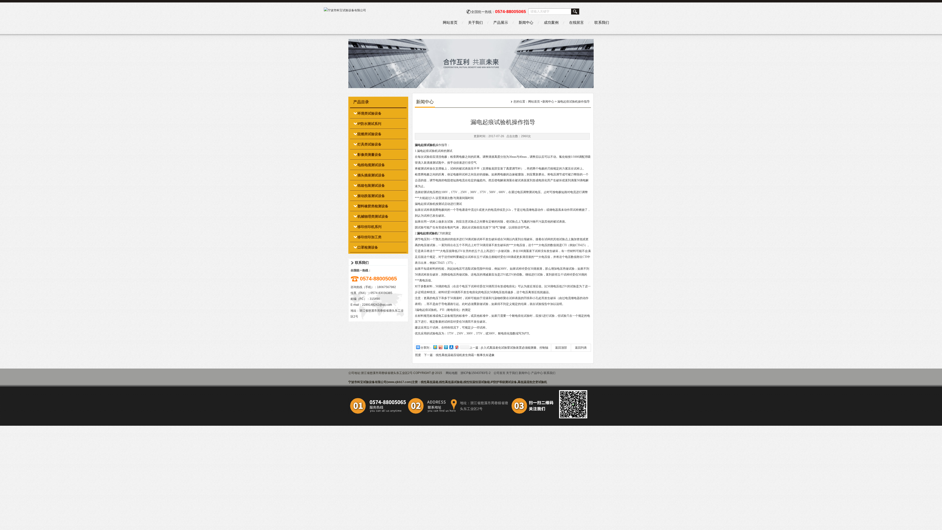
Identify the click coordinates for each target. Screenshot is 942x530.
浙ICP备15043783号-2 (475, 373)
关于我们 (475, 22)
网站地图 (452, 373)
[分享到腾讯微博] (445, 347)
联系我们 (601, 22)
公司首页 (499, 373)
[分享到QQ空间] (435, 347)
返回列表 (581, 347)
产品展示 (500, 22)
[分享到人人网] (451, 347)
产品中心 (537, 373)
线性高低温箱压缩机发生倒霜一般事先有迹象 (465, 355)
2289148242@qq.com (377, 304)
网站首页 (450, 22)
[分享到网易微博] (456, 347)
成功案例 (551, 22)
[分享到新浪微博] (440, 347)
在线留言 (576, 22)
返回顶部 (561, 347)
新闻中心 (526, 22)
